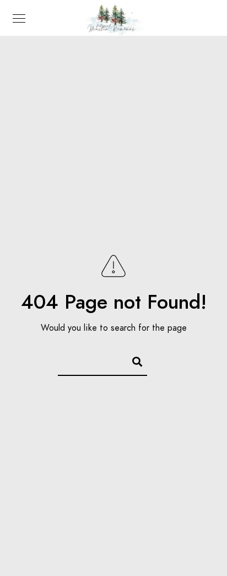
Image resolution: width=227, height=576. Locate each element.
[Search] (132, 360)
